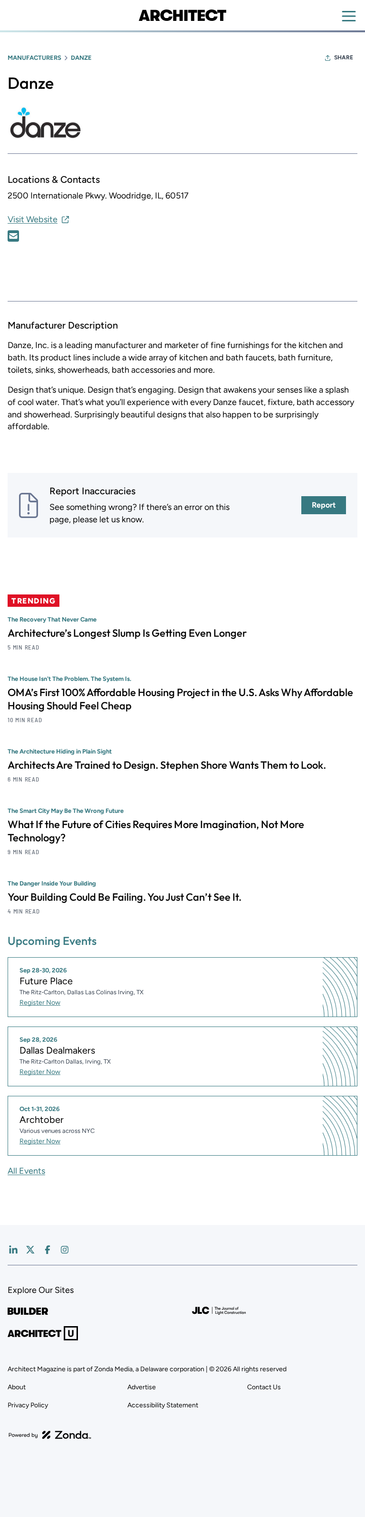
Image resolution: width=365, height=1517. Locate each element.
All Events (26, 1171)
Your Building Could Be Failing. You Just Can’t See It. (124, 897)
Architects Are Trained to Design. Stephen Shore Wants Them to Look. (167, 765)
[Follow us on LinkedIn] (13, 1249)
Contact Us (264, 1387)
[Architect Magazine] (182, 15)
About (17, 1387)
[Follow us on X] (30, 1249)
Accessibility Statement (162, 1405)
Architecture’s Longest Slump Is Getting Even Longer (127, 633)
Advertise (141, 1387)
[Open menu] (348, 16)
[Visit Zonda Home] (50, 1435)
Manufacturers (34, 58)
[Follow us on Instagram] (64, 1249)
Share (343, 57)
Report (324, 504)
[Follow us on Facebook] (47, 1249)
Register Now (39, 1003)
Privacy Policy (28, 1405)
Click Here (13, 236)
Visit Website (33, 219)
